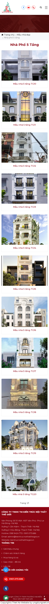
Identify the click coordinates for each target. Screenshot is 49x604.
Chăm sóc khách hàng (14, 553)
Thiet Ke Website (20, 602)
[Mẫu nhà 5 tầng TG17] (24, 352)
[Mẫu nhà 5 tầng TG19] (24, 435)
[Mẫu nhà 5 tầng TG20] (24, 476)
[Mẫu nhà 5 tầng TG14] (24, 229)
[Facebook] (44, 597)
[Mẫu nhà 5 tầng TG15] (24, 270)
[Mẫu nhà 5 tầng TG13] (24, 188)
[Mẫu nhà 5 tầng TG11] (24, 106)
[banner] (7, 7)
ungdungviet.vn (41, 602)
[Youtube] (44, 599)
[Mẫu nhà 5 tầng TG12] (24, 147)
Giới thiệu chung (11, 549)
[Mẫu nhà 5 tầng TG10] (24, 65)
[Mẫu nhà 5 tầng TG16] (24, 311)
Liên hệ (6, 566)
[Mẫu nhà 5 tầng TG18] (24, 394)
